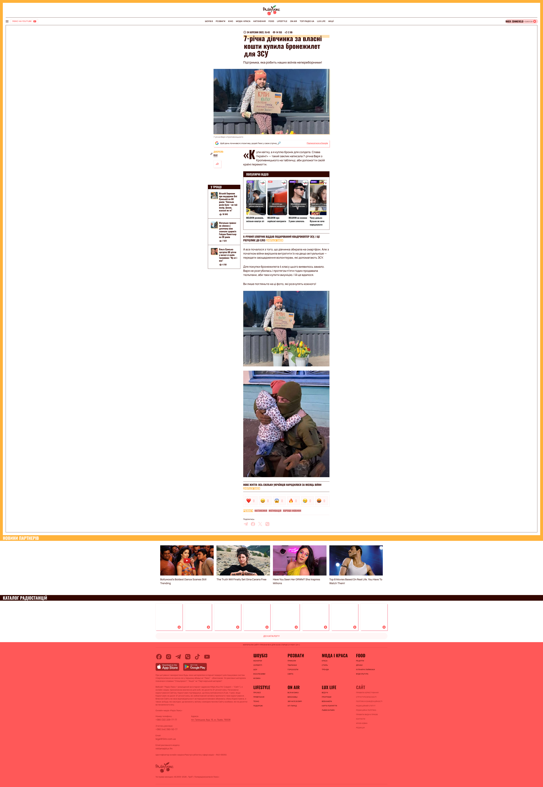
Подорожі (258, 706)
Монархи (257, 661)
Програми (326, 697)
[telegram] (245, 524)
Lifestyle (282, 21)
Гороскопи (293, 669)
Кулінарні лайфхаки (365, 669)
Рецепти (360, 661)
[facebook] (253, 524)
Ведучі (325, 693)
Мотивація (275, 510)
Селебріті (257, 665)
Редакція (360, 728)
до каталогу (271, 636)
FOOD (271, 21)
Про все (257, 693)
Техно (256, 701)
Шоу (255, 669)
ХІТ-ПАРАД (292, 706)
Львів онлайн (328, 710)
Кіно (230, 21)
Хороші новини (292, 510)
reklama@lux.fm (164, 748)
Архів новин (362, 723)
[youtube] (207, 656)
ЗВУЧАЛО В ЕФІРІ (295, 701)
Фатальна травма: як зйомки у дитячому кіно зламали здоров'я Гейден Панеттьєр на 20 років (227, 230)
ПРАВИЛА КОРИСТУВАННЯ (367, 693)
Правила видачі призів (367, 714)
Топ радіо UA (307, 21)
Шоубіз (209, 21)
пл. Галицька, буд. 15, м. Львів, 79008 (210, 719)
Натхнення (259, 21)
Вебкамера (327, 701)
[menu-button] (7, 21)
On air (293, 21)
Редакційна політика (366, 710)
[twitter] (260, 524)
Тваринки (292, 665)
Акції (331, 21)
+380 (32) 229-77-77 (166, 719)
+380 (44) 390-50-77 (166, 729)
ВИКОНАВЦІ (293, 697)
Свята (290, 674)
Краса (324, 661)
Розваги (220, 21)
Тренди (325, 669)
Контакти (360, 719)
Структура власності (366, 697)
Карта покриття (329, 706)
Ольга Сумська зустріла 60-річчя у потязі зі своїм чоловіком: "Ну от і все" (228, 255)
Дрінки (359, 665)
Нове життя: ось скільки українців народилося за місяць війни (282, 485)
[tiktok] (197, 656)
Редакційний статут (365, 706)
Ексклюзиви (259, 674)
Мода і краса (243, 21)
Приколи (292, 661)
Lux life (321, 21)
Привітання (258, 697)
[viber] (267, 524)
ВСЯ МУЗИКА (293, 693)
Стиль (325, 665)
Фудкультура (362, 674)
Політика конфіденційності (369, 701)
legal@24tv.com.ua (166, 738)
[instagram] (168, 656)
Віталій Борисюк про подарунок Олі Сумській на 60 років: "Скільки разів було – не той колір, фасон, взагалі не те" (228, 202)
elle (215, 155)
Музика (256, 678)
